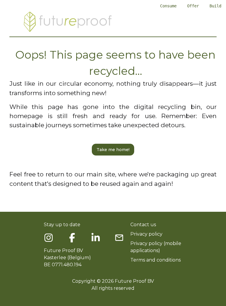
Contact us (143, 224)
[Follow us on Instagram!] (72, 237)
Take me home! (113, 149)
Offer (193, 6)
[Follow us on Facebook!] (48, 237)
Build (215, 6)
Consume (168, 6)
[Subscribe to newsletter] (119, 237)
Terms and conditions (155, 260)
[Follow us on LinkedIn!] (95, 237)
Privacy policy (146, 234)
